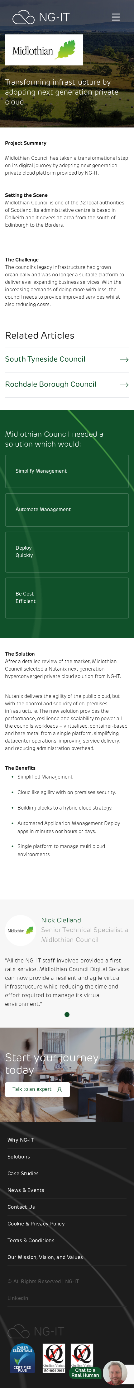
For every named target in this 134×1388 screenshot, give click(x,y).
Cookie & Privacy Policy (36, 1224)
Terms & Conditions (31, 1240)
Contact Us (21, 1207)
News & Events (25, 1190)
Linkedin (17, 1298)
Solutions (18, 1157)
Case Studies (23, 1174)
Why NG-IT (20, 1140)
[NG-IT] (41, 17)
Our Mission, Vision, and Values (45, 1257)
